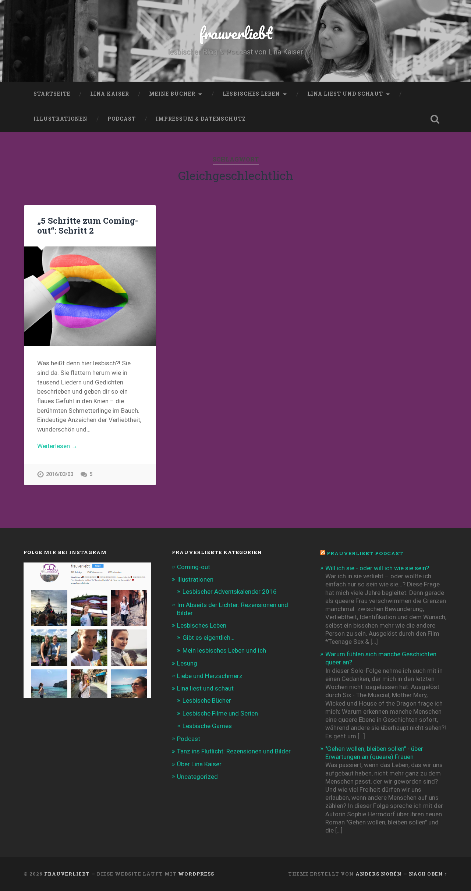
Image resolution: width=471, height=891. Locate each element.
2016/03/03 (59, 474)
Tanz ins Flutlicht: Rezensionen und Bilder (234, 751)
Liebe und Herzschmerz (209, 675)
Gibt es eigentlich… (208, 637)
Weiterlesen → (57, 446)
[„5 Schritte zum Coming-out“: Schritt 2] (90, 295)
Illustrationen (60, 119)
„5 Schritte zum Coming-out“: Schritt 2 (87, 225)
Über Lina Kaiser (199, 764)
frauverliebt (235, 33)
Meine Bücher (172, 93)
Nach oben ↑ (428, 874)
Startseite (51, 93)
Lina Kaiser (109, 93)
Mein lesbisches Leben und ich (224, 650)
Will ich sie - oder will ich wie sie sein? (377, 568)
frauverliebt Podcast (365, 553)
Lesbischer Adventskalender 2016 (230, 591)
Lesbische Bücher (207, 700)
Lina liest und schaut (345, 93)
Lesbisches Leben (251, 93)
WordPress (196, 874)
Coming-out (193, 567)
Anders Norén (378, 874)
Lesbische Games (207, 726)
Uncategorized (197, 776)
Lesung (187, 663)
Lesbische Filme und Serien (220, 713)
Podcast (121, 119)
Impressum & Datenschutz (201, 119)
